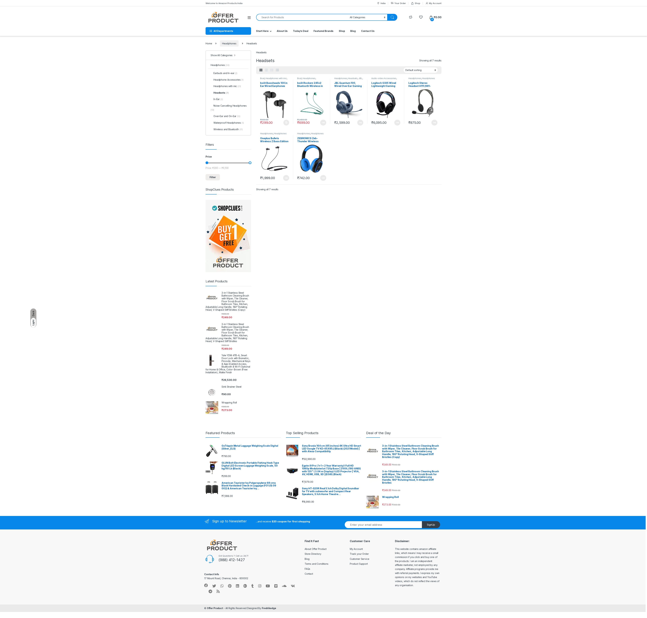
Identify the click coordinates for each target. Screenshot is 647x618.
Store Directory (313, 553)
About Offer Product (316, 548)
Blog (353, 31)
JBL (360, 78)
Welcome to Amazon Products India (224, 3)
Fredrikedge (269, 608)
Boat (262, 78)
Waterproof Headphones (228, 122)
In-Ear (218, 99)
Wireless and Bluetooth (228, 129)
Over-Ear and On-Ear (226, 116)
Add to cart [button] (286, 122)
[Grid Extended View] (266, 70)
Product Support (359, 563)
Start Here (262, 31)
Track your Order (359, 553)
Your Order (400, 3)
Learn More (323, 122)
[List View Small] (277, 70)
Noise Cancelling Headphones (229, 107)
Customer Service (359, 558)
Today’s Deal (300, 31)
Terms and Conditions (316, 563)
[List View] (271, 70)
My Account (435, 3)
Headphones (229, 43)
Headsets (353, 78)
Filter (213, 177)
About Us (282, 31)
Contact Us (368, 31)
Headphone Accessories (228, 79)
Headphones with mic (276, 78)
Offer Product (215, 608)
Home (209, 43)
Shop (417, 3)
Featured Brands (323, 31)
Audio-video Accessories (383, 78)
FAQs (307, 568)
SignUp (431, 524)
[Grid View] (261, 70)
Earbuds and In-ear (225, 73)
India (383, 3)
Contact (309, 573)
